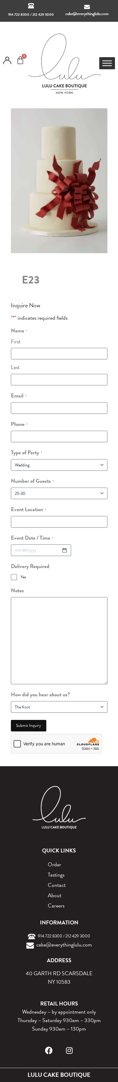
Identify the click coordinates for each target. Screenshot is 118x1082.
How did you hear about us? (40, 694)
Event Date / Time (32, 538)
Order (54, 864)
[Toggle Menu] (107, 63)
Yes (23, 577)
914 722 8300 (18, 14)
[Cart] (20, 60)
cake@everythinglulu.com (87, 14)
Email (18, 395)
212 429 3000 (43, 14)
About (54, 895)
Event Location (28, 509)
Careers (56, 905)
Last (15, 367)
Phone (19, 424)
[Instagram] (69, 1050)
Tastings (56, 875)
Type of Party (26, 452)
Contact (57, 885)
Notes (17, 590)
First (16, 341)
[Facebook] (49, 1050)
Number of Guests (32, 481)
